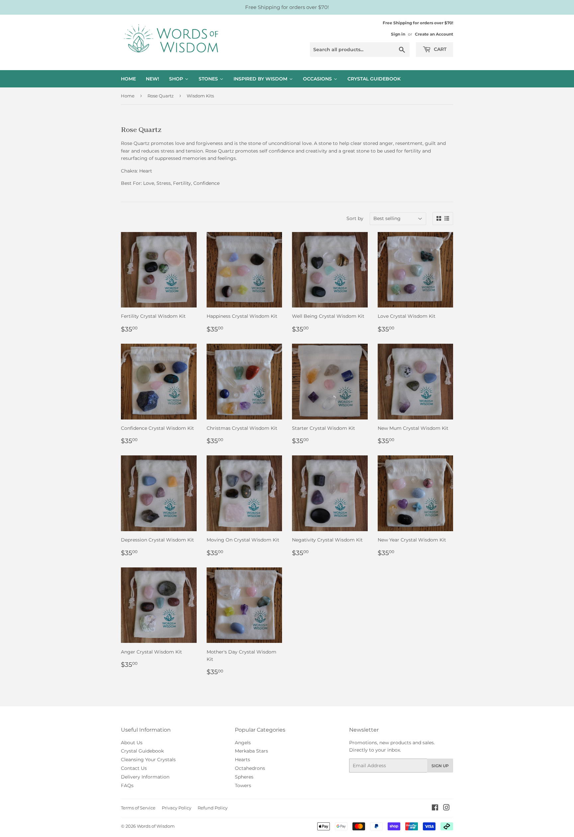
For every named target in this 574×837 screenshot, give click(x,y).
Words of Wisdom (156, 826)
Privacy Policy (176, 807)
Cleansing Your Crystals (148, 760)
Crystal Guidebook (142, 751)
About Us (132, 743)
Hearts (242, 760)
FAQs (127, 785)
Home (128, 95)
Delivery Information (145, 777)
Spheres (244, 777)
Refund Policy (213, 807)
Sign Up (440, 765)
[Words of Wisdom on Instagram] (446, 808)
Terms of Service (138, 807)
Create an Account (434, 34)
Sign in (398, 34)
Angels (243, 743)
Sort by (354, 218)
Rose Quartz (160, 95)
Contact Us (134, 768)
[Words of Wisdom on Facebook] (434, 808)
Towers (243, 785)
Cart (439, 49)
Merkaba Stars (251, 751)
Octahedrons (250, 768)
